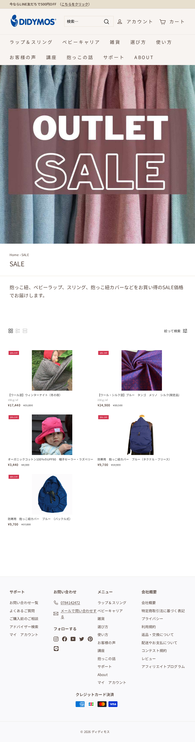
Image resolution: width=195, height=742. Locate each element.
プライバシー (152, 618)
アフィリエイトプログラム (163, 666)
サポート (114, 57)
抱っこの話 (80, 57)
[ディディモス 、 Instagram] (56, 639)
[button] (11, 331)
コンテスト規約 (154, 650)
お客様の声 (23, 57)
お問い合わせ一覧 (24, 602)
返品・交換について (157, 634)
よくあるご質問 (22, 610)
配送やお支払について (159, 642)
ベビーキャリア (81, 42)
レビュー (148, 658)
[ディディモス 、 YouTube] (73, 639)
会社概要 (148, 602)
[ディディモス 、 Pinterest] (90, 639)
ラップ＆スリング (31, 42)
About (144, 57)
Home (14, 254)
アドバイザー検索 (24, 626)
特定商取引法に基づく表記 (163, 610)
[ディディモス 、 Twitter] (81, 639)
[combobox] (88, 21)
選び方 (138, 42)
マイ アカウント (24, 634)
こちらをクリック (74, 4)
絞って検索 (172, 330)
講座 (51, 57)
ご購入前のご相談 (24, 618)
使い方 (164, 42)
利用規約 (148, 626)
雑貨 (115, 42)
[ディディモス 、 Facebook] (64, 639)
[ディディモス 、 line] (57, 648)
